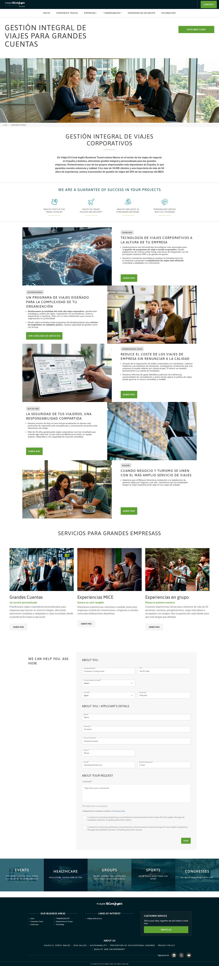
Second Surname (90, 738)
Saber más (18, 627)
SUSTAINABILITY (98, 945)
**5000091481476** (112, 13)
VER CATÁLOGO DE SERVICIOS (44, 336)
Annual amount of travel (92, 680)
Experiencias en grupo (141, 13)
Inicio (46, 13)
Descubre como (196, 29)
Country (86, 692)
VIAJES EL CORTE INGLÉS (57, 945)
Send (185, 841)
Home (6, 125)
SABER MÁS (129, 278)
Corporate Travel (67, 13)
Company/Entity (89, 668)
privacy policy (120, 811)
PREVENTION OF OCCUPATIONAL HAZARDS (132, 945)
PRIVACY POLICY (166, 945)
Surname (87, 726)
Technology (168, 13)
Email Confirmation (145, 762)
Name (86, 714)
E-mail (86, 762)
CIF (140, 668)
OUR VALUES (80, 945)
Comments (87, 782)
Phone (86, 750)
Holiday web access (94, 918)
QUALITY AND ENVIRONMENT (109, 949)
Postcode (142, 692)
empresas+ (90, 13)
